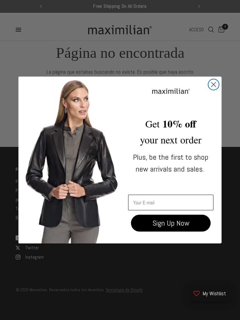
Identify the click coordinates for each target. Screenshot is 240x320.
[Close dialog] (213, 84)
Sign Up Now (170, 223)
